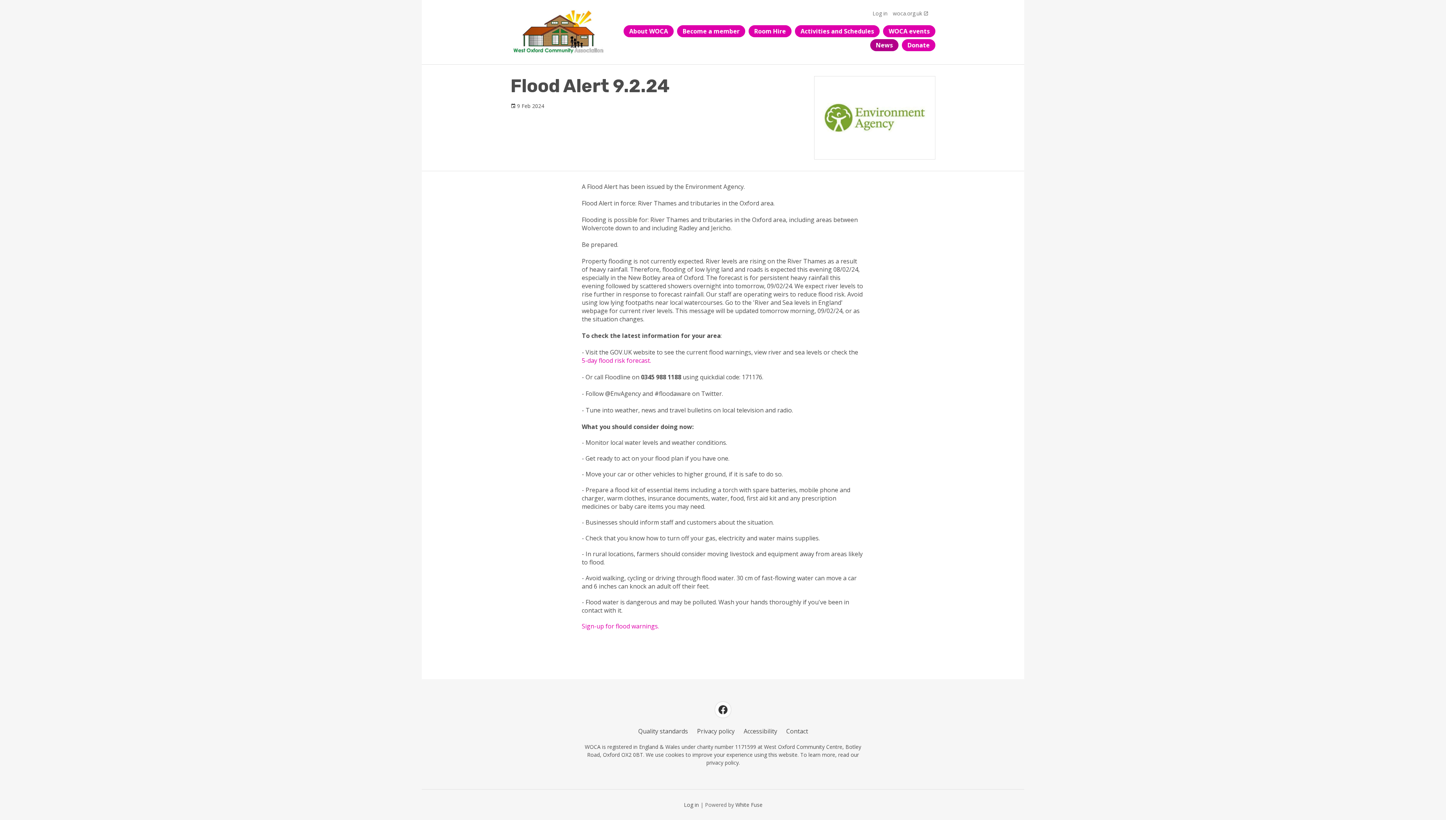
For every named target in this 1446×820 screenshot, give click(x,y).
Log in (880, 13)
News (884, 45)
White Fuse (749, 804)
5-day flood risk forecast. (616, 360)
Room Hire (770, 31)
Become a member (711, 31)
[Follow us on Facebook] (723, 710)
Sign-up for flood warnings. (620, 626)
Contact (797, 731)
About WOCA (648, 31)
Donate (919, 45)
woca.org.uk (907, 13)
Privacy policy (716, 731)
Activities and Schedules (837, 31)
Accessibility (760, 731)
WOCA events (909, 31)
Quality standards (663, 731)
